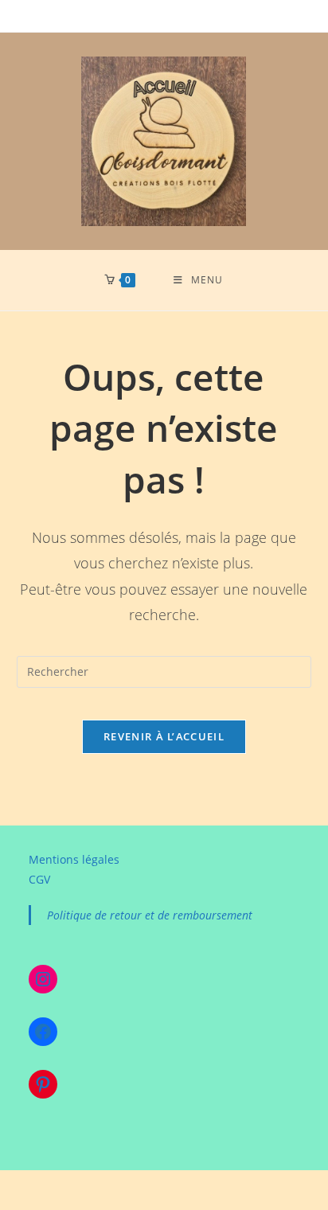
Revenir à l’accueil (164, 736)
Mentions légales (74, 859)
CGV (39, 879)
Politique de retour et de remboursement (149, 915)
